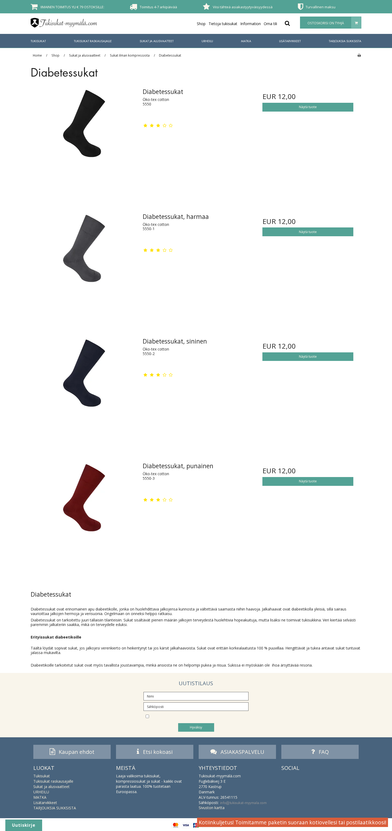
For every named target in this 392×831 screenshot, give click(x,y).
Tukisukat (38, 41)
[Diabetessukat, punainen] (84, 512)
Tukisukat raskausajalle (93, 41)
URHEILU (207, 41)
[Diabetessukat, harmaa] (84, 262)
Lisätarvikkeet (290, 41)
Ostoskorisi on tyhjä (325, 23)
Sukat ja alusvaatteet (157, 41)
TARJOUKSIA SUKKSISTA (345, 41)
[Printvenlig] (359, 55)
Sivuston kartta (212, 807)
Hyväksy (196, 727)
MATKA (246, 41)
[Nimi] (195, 695)
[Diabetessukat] (84, 137)
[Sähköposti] (195, 706)
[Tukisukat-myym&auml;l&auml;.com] (64, 23)
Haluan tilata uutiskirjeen (195, 716)
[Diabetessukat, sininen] (84, 387)
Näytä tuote (308, 107)
